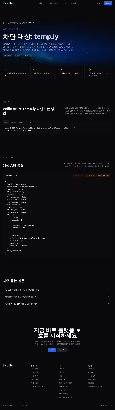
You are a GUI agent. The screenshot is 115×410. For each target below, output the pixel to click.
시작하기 (108, 3)
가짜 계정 (34, 368)
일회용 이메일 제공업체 (16, 23)
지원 (60, 376)
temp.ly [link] (31, 23)
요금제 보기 (62, 350)
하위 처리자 (63, 386)
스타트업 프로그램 (65, 397)
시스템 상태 (92, 376)
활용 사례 (52, 3)
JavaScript (22, 122)
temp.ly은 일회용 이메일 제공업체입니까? (22, 290)
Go (36, 122)
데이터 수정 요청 (94, 379)
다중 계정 (34, 376)
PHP (30, 122)
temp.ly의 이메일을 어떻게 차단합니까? (21, 297)
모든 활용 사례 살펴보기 (39, 386)
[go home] (15, 365)
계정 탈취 (34, 372)
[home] (8, 3)
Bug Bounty (63, 394)
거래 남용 (34, 383)
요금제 (73, 3)
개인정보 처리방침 (65, 383)
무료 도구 (91, 383)
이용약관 (62, 379)
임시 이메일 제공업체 (95, 386)
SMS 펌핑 (34, 379)
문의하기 (62, 390)
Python (13, 122)
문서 (64, 3)
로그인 (99, 3)
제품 (40, 3)
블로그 (61, 372)
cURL (6, 122)
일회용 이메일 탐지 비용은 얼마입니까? (21, 303)
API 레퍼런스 (92, 372)
